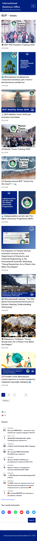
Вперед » (6, 400)
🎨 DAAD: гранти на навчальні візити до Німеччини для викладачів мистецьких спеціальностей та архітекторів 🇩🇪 (20, 485)
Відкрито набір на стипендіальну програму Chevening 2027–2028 (18, 468)
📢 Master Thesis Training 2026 (15, 149)
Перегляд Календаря (8, 499)
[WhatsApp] (15, 512)
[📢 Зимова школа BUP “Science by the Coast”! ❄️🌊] (18, 167)
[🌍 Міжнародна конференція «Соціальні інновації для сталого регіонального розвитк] (18, 63)
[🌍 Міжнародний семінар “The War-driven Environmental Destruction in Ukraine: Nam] (18, 285)
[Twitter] (34, 512)
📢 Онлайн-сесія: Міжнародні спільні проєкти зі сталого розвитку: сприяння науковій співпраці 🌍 (18, 379)
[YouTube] (21, 512)
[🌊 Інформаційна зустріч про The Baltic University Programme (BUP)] (18, 202)
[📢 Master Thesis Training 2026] (18, 135)
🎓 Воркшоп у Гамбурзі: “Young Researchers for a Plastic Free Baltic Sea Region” (17, 342)
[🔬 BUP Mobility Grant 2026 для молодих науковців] (18, 101)
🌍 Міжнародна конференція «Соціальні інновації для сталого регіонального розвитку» (16, 79)
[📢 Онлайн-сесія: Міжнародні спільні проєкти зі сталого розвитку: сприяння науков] (18, 363)
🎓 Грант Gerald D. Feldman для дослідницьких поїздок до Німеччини (20, 461)
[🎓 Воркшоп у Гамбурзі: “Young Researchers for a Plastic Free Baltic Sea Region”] (18, 325)
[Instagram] (9, 512)
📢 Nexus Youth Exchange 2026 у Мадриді (21, 446)
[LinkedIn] (27, 512)
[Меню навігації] (33, 6)
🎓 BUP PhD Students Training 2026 (18, 45)
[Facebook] (3, 512)
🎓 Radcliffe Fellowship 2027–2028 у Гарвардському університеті (19, 439)
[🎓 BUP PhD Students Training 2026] (18, 31)
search (31, 520)
